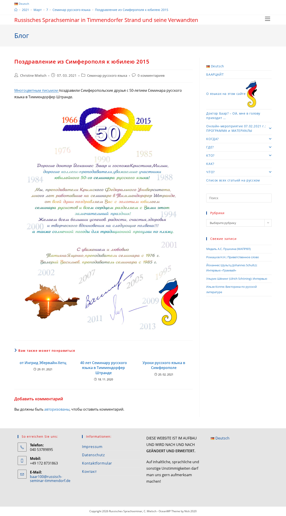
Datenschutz (93, 454)
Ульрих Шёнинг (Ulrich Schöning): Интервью (236, 279)
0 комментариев (151, 75)
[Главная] (15, 10)
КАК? (210, 164)
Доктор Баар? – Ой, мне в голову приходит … (233, 115)
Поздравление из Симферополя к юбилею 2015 (131, 10)
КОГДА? (212, 139)
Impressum (92, 446)
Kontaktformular (97, 463)
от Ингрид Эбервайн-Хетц (43, 362)
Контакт (89, 471)
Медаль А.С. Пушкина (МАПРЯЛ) (228, 249)
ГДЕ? (210, 147)
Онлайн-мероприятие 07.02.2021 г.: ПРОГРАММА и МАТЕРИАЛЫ (236, 128)
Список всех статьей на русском (233, 180)
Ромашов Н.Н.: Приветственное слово (232, 257)
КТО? (210, 155)
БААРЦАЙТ (215, 74)
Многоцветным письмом (36, 90)
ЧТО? (210, 172)
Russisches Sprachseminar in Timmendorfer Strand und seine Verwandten (106, 19)
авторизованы (56, 409)
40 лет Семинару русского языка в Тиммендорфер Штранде (103, 367)
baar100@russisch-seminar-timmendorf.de (50, 478)
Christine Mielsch (33, 75)
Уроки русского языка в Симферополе (164, 365)
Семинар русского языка (107, 75)
